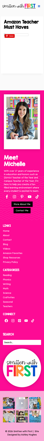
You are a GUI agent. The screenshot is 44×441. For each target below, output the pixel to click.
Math (5, 288)
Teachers (7, 306)
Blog (5, 244)
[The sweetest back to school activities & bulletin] (35, 416)
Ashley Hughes (29, 434)
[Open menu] (39, 6)
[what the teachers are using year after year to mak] (22, 416)
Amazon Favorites (12, 253)
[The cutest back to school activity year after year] (9, 403)
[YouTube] (29, 197)
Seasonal (8, 301)
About (6, 235)
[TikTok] (32, 320)
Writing (7, 284)
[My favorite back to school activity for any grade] (22, 403)
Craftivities (9, 297)
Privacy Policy (10, 262)
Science (7, 293)
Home (6, 230)
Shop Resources (11, 257)
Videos (6, 248)
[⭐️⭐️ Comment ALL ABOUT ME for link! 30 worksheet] (35, 403)
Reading (7, 275)
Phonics (7, 279)
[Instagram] (14, 197)
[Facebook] (7, 197)
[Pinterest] (22, 197)
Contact (7, 239)
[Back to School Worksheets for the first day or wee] (9, 416)
